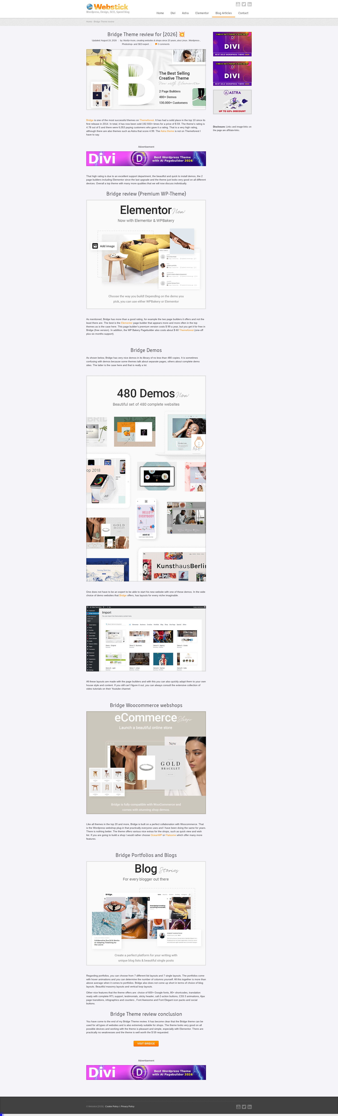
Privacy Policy (127, 1106)
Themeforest (147, 120)
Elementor (202, 13)
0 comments (164, 44)
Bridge (89, 120)
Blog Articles (223, 13)
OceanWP (156, 835)
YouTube (238, 4)
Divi (173, 13)
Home (160, 13)
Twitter (244, 4)
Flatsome (171, 835)
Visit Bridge (146, 1043)
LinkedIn (250, 4)
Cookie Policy (111, 1106)
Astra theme (167, 131)
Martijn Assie (129, 40)
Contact (243, 13)
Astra (185, 13)
